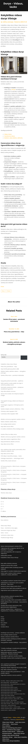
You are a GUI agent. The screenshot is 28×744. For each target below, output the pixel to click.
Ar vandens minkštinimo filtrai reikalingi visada (12, 429)
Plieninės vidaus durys (6, 493)
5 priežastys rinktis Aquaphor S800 (9, 413)
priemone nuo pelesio (5, 700)
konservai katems (7, 733)
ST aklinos (3, 511)
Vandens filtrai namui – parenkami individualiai (12, 375)
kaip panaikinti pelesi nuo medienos (17, 684)
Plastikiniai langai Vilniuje (7, 537)
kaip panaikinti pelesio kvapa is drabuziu (9, 689)
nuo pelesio (18, 697)
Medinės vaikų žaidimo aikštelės (13, 138)
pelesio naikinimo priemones (7, 698)
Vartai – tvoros (4, 533)
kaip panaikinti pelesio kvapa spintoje (9, 692)
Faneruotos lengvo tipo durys (8, 530)
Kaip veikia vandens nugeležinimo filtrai (10, 439)
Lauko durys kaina (20, 722)
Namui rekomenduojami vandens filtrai (11, 546)
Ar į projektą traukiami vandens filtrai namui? (13, 580)
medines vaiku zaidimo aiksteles (7, 695)
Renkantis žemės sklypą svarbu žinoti (11, 586)
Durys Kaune (14, 724)
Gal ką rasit (3, 354)
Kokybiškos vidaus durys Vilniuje (9, 364)
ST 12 (2, 506)
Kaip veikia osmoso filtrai (7, 426)
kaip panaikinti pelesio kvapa (7, 685)
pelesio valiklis (17, 698)
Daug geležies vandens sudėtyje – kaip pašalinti (14, 642)
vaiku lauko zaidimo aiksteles (7, 702)
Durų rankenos (4, 520)
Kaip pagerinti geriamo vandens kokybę (11, 656)
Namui (8, 291)
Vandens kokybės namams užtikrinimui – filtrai (12, 409)
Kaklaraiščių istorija (6, 555)
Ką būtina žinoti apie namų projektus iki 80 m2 (13, 588)
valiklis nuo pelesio (15, 703)
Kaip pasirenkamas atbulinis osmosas (10, 441)
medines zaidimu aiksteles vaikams (8, 697)
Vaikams (3, 625)
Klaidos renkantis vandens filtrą (8, 421)
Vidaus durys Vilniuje (6, 525)
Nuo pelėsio (4, 623)
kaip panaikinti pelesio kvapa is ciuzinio (9, 687)
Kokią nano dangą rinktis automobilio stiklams (13, 600)
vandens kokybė (16, 706)
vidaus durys (5, 739)
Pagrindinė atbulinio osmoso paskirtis (11, 675)
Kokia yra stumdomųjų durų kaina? (12, 727)
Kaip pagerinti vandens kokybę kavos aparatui (13, 571)
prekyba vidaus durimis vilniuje (10, 735)
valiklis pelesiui (23, 703)
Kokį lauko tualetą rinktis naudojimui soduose (13, 658)
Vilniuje (13, 89)
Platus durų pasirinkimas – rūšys (14, 332)
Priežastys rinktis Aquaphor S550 (9, 411)
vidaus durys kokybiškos (20, 737)
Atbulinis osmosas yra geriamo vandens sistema (13, 419)
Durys (2, 286)
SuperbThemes (20, 719)
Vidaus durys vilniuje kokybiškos (11, 740)
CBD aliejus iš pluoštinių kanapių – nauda (11, 456)
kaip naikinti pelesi (14, 682)
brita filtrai (3, 680)
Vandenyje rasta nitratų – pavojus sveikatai (13, 632)
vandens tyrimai (4, 710)
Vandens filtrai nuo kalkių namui (9, 434)
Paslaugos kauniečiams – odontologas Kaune (12, 458)
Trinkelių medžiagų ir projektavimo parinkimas (13, 648)
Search (24, 357)
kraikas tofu (20, 731)
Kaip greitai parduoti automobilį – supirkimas (12, 381)
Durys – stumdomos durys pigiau (9, 528)
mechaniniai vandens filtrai (19, 693)
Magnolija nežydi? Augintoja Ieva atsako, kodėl (13, 667)
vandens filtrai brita (12, 705)
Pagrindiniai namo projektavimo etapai (11, 590)
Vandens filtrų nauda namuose (8, 460)
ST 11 (2, 504)
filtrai (22, 680)
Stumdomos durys (9, 136)
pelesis (21, 698)
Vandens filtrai (5, 627)
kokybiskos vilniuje (7, 737)
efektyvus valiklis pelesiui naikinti (13, 680)
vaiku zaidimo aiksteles (19, 702)
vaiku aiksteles (14, 700)
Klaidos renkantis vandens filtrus (10, 636)
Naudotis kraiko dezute (8, 731)
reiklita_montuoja (7, 22)
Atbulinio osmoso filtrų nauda (9, 565)
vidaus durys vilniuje (19, 733)
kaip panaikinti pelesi (5, 684)
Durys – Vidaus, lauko (13, 5)
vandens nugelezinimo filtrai (19, 708)
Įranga (2, 618)
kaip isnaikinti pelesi (5, 682)
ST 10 (2, 501)
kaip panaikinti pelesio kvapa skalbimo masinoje (11, 690)
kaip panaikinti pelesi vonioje (7, 693)
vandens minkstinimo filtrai (6, 708)
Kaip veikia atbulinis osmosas (8, 391)
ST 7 (2, 509)
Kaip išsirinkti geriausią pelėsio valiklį (10, 369)
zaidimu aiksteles (12, 710)
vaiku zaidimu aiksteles (6, 703)
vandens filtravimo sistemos (7, 706)
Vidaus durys (7, 134)
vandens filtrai (4, 705)
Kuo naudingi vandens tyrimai (8, 424)
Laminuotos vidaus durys (7, 535)
